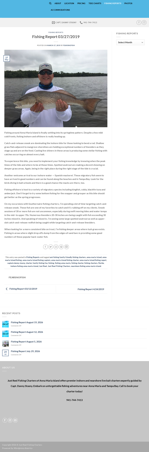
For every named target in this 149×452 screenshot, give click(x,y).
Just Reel (43, 266)
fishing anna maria (63, 263)
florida (101, 263)
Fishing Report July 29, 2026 (25, 351)
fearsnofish (69, 45)
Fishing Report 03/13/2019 (23, 288)
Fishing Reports (112, 3)
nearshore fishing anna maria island (86, 266)
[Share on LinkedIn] (66, 246)
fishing (51, 263)
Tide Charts (95, 3)
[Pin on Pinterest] (61, 246)
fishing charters (90, 263)
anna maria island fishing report (93, 260)
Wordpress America (23, 448)
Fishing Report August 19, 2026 (27, 322)
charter (29, 263)
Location (69, 3)
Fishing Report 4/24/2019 (91, 289)
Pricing (81, 3)
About (58, 3)
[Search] (50, 3)
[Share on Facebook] (45, 246)
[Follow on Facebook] (138, 22)
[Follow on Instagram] (144, 22)
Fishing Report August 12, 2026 (27, 331)
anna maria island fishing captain (36, 260)
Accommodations (60, 10)
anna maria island (94, 257)
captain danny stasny (16, 263)
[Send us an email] (15, 420)
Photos (128, 3)
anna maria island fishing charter (65, 260)
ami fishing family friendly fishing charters (68, 257)
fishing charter (77, 263)
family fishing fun (40, 263)
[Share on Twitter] (50, 246)
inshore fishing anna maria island (24, 266)
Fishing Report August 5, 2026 (26, 341)
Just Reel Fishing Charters (59, 266)
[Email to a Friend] (56, 246)
